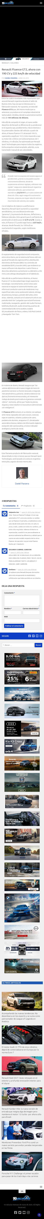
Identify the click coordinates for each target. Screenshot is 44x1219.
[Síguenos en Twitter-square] (33, 636)
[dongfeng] (22, 701)
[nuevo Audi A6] (22, 736)
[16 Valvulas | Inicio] (10, 3)
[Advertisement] (22, 34)
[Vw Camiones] (22, 859)
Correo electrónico (31, 609)
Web (6, 617)
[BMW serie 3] (22, 922)
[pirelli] (22, 684)
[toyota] (22, 876)
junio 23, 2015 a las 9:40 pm (31, 512)
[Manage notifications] (39, 1215)
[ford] (22, 791)
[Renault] (22, 890)
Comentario (9, 593)
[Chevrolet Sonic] (22, 842)
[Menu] (41, 3)
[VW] (22, 770)
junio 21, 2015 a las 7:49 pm (20, 552)
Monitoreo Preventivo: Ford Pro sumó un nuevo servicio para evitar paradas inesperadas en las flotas (22, 1145)
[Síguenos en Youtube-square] (37, 636)
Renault (5, 63)
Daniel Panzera (11, 78)
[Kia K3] (22, 753)
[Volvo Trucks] (22, 956)
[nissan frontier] (22, 939)
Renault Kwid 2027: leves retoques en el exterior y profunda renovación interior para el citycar (21, 1080)
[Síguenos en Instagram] (40, 636)
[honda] (22, 808)
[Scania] (22, 825)
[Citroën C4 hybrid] (22, 973)
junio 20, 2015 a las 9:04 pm (27, 569)
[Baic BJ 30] (22, 667)
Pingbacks (28, 506)
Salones (15, 63)
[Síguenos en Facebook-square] (29, 636)
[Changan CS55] (22, 718)
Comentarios (11, 506)
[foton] (22, 59)
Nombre (8, 609)
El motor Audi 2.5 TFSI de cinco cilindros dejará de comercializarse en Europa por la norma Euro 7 (20, 1050)
